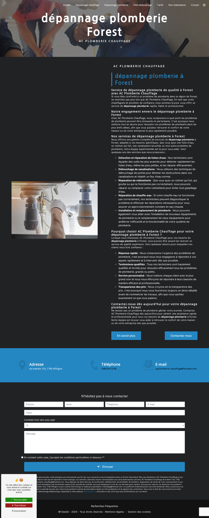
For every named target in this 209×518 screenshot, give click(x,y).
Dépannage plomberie (116, 5)
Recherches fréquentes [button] (104, 506)
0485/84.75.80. (109, 368)
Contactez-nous (181, 335)
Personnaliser (19, 511)
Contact (195, 5)
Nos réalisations (177, 5)
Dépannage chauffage (87, 5)
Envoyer (107, 466)
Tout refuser (20, 505)
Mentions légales (114, 511)
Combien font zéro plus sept (39, 419)
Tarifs (160, 5)
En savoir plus (126, 335)
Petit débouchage (142, 5)
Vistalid (64, 511)
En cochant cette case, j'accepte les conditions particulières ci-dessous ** (64, 457)
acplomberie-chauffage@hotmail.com (176, 368)
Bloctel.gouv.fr (90, 491)
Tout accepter (20, 500)
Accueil (67, 5)
